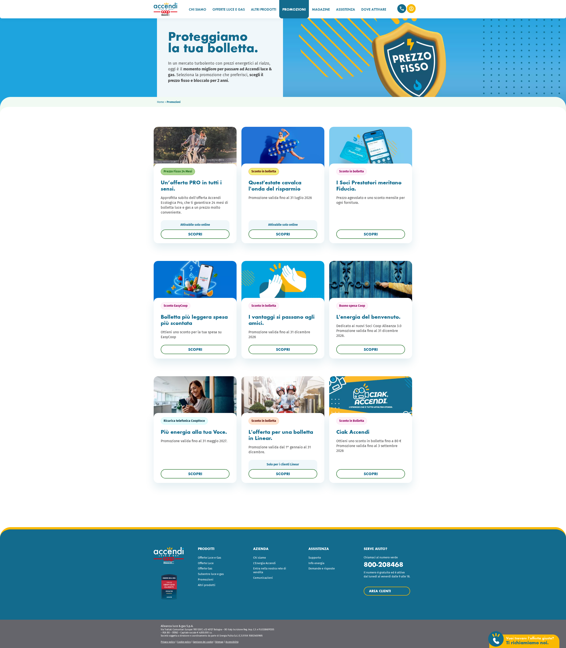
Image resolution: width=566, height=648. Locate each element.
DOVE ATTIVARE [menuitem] (373, 9)
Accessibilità (232, 642)
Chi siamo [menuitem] (259, 557)
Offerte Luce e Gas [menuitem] (209, 557)
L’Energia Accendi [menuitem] (264, 563)
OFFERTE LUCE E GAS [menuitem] (228, 9)
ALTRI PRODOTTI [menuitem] (263, 9)
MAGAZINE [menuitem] (321, 9)
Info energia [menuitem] (316, 563)
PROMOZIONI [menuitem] (294, 9)
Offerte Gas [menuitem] (205, 568)
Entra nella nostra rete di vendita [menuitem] (269, 570)
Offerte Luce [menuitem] (206, 563)
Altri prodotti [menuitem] (206, 585)
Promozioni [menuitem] (205, 579)
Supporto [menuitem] (314, 557)
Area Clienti (411, 8)
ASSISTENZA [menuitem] (345, 9)
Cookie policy (184, 642)
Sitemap (219, 642)
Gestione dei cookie (203, 642)
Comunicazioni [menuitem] (263, 577)
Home (160, 102)
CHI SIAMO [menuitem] (197, 9)
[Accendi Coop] (167, 9)
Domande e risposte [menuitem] (321, 568)
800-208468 (383, 564)
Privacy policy (168, 642)
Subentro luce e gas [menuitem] (211, 574)
